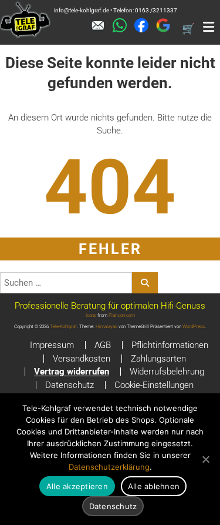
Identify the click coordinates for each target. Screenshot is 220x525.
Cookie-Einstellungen (154, 385)
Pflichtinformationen (169, 345)
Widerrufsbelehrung (167, 371)
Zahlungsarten (158, 358)
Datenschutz (69, 385)
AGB (102, 345)
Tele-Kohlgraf (63, 326)
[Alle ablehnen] (205, 459)
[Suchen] (145, 282)
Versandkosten (81, 358)
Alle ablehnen (154, 486)
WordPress (193, 326)
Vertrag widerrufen (71, 371)
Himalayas (106, 326)
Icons (91, 315)
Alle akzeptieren (77, 486)
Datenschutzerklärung (109, 467)
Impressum (52, 345)
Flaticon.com (122, 315)
